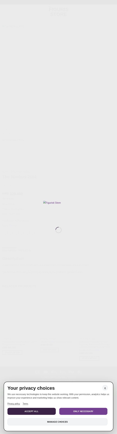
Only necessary (83, 411)
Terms (25, 403)
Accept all (32, 411)
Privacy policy (13, 403)
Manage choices (57, 422)
